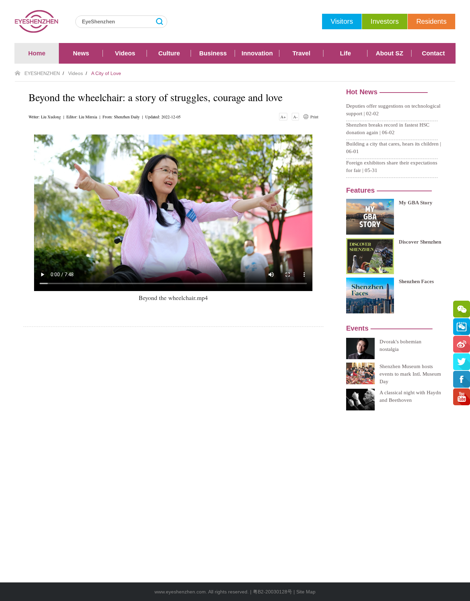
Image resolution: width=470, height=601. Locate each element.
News (81, 53)
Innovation (257, 53)
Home (36, 53)
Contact (433, 53)
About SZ (389, 53)
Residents (431, 21)
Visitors (342, 21)
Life (345, 53)
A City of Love (106, 73)
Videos (125, 53)
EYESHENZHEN (42, 73)
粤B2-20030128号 (272, 591)
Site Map (306, 591)
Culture (169, 53)
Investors (385, 21)
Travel (301, 53)
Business (213, 53)
